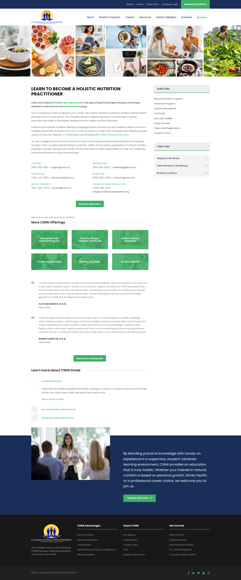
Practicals (159, 113)
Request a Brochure (195, 4)
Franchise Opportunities (182, 554)
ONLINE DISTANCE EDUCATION (109, 184)
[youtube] (204, 573)
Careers (129, 17)
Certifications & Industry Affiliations (96, 549)
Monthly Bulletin (86, 554)
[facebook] (188, 573)
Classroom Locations (75, 131)
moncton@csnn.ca (123, 177)
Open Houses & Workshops (172, 165)
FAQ (125, 549)
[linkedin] (193, 573)
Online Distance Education (114, 134)
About (90, 17)
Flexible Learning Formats (68, 102)
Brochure (202, 17)
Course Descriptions (165, 108)
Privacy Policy (130, 544)
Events (140, 4)
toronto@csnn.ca (61, 188)
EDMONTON (37, 173)
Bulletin (130, 4)
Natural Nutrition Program (168, 98)
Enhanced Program (164, 103)
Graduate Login (170, 4)
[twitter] (198, 573)
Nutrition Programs (109, 17)
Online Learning (177, 540)
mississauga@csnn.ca (124, 167)
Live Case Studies (163, 118)
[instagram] (209, 573)
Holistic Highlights (166, 17)
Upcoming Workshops (181, 544)
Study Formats (162, 123)
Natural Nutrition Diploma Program (70, 141)
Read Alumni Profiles (53, 399)
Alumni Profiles (85, 535)
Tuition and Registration (167, 128)
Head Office (152, 4)
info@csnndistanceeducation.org (111, 191)
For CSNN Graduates (180, 549)
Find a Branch (176, 535)
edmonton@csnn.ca (62, 177)
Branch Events (71, 106)
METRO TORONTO (41, 184)
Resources (145, 17)
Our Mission (129, 535)
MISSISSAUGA (100, 163)
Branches (186, 17)
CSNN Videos (130, 540)
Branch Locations (167, 173)
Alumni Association (87, 540)
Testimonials (84, 544)
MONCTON (98, 173)
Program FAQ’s (162, 133)
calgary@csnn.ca (60, 167)
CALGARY (36, 163)
